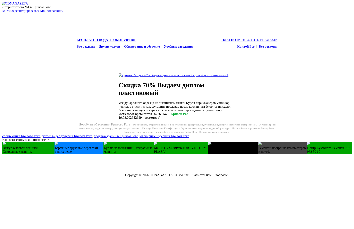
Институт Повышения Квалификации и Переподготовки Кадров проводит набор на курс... (187, 128)
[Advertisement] (76, 163)
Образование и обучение (142, 46)
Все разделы (86, 46)
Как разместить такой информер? (25, 139)
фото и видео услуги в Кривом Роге (67, 136)
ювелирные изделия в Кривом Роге (164, 136)
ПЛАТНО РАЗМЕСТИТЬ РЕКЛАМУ (249, 40)
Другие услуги (109, 46)
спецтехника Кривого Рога (21, 136)
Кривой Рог (246, 46)
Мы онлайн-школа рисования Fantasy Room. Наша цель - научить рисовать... (193, 132)
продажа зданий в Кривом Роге (116, 136)
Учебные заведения (178, 46)
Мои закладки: (51, 11)
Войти (6, 11)
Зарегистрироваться (25, 11)
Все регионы (268, 46)
